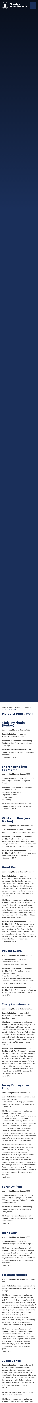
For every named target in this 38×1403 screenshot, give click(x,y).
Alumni (26, 707)
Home (4, 707)
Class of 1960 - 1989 (9, 709)
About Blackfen (14, 707)
